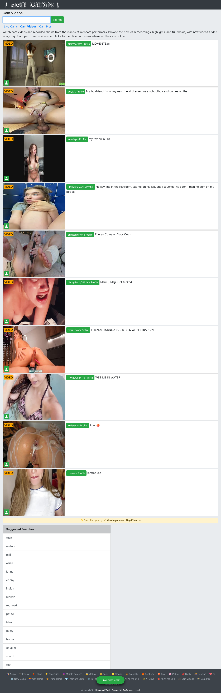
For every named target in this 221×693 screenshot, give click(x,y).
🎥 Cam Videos (186, 678)
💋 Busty (186, 674)
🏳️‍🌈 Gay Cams (36, 678)
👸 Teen (104, 674)
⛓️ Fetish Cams (96, 678)
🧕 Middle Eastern (72, 674)
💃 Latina (37, 674)
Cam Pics (45, 26)
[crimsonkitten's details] (6, 273)
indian (10, 588)
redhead (11, 605)
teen (9, 537)
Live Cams (11, 26)
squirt (10, 656)
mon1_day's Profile (78, 330)
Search (57, 19)
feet (8, 664)
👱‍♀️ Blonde (117, 674)
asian (9, 563)
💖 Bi (212, 674)
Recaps (115, 690)
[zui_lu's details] (6, 130)
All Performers (126, 690)
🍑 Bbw (162, 674)
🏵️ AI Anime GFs (130, 678)
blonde (10, 597)
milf (8, 554)
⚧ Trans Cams (54, 678)
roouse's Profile (76, 473)
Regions (100, 690)
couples (11, 647)
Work (107, 690)
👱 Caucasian (52, 674)
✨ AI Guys (148, 678)
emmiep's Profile (77, 139)
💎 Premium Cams (74, 678)
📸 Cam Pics (203, 678)
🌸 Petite (174, 674)
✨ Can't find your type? (110, 520)
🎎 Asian (11, 674)
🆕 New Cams (18, 678)
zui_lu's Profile (76, 91)
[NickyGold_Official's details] (6, 321)
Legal (137, 690)
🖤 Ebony (24, 674)
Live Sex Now (111, 680)
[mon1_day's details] (6, 369)
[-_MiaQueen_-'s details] (6, 416)
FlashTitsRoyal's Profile (80, 186)
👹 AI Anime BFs (166, 678)
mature (10, 546)
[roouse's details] (6, 512)
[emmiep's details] (6, 178)
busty (9, 631)
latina (9, 571)
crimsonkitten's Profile (80, 234)
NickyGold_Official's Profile (83, 282)
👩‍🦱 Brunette (132, 674)
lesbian (10, 639)
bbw (9, 622)
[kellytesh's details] (6, 464)
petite (10, 614)
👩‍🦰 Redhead (148, 674)
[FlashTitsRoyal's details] (6, 226)
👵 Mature (91, 674)
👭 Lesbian (200, 674)
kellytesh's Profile (77, 425)
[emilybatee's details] (6, 83)
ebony (10, 580)
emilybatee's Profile (79, 43)
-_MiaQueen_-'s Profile (80, 377)
